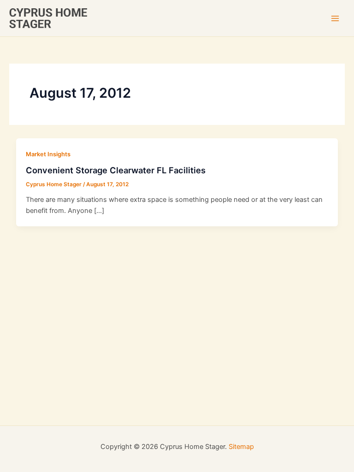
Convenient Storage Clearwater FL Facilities (116, 170)
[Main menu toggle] (335, 18)
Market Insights (48, 154)
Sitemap (241, 446)
